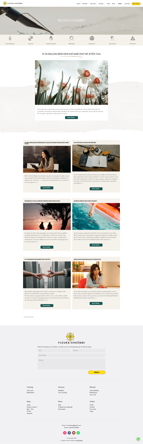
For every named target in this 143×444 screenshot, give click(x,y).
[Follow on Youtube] (73, 432)
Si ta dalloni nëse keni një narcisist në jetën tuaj (71, 54)
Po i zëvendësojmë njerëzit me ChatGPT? (37, 259)
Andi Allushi (79, 440)
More (119, 3)
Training (84, 3)
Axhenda (29, 413)
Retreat (101, 3)
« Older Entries (28, 317)
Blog (59, 405)
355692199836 (74, 427)
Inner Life (93, 395)
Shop (113, 3)
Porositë (92, 407)
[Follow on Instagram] (64, 432)
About (78, 3)
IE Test (29, 411)
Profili (91, 405)
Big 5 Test (30, 409)
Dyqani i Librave (32, 407)
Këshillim (61, 390)
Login (91, 411)
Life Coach (30, 390)
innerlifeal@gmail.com (73, 425)
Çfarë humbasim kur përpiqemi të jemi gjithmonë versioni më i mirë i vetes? (47, 143)
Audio (108, 3)
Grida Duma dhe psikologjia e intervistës (87, 259)
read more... (71, 117)
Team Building (94, 390)
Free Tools (136, 3)
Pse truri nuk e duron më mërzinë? (85, 142)
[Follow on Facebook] (69, 432)
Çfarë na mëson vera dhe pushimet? (85, 201)
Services (93, 3)
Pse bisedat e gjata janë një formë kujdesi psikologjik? (42, 201)
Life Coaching (62, 392)
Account (127, 3)
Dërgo (96, 372)
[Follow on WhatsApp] (78, 432)
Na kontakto (62, 409)
